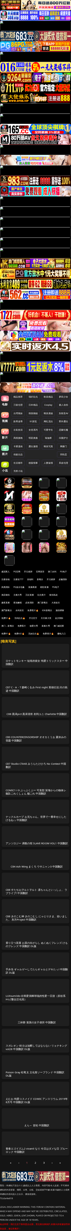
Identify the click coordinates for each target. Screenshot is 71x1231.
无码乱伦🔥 (19, 618)
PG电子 (63, 571)
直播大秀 (46, 625)
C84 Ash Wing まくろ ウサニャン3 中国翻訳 (37, 866)
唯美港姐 (48, 413)
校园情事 (33, 462)
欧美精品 (48, 396)
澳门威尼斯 (59, 625)
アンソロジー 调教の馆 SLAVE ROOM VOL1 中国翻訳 (37, 843)
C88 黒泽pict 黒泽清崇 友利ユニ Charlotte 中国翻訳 (37, 714)
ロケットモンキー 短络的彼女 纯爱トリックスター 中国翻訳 (37, 662)
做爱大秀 (34, 625)
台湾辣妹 (18, 413)
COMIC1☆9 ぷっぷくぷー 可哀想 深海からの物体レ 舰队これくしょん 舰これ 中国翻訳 (36, 791)
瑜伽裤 (48, 437)
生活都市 (18, 462)
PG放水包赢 (19, 587)
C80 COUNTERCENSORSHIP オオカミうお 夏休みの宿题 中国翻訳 (36, 738)
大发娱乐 (56, 602)
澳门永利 (52, 571)
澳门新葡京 (42, 602)
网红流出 (48, 421)
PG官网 (17, 571)
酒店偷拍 (5, 594)
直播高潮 (32, 587)
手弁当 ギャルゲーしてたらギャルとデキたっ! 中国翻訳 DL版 (37, 971)
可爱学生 (48, 429)
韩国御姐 (33, 413)
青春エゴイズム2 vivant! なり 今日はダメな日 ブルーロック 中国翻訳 (37, 1150)
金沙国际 (59, 618)
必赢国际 (63, 579)
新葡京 (40, 579)
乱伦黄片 (41, 594)
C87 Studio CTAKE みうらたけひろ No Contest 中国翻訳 (36, 765)
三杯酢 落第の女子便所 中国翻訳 (37, 1022)
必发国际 (29, 602)
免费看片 (22, 625)
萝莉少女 (63, 396)
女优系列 (33, 429)
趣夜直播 (5, 602)
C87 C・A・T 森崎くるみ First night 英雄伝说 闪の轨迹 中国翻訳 (37, 688)
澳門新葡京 (6, 610)
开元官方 (33, 618)
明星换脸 (33, 437)
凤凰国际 (5, 587)
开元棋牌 (28, 571)
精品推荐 (18, 396)
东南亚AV (63, 413)
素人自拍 (63, 404)
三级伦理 (18, 404)
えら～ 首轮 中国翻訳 (36, 1125)
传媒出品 (18, 454)
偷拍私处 (53, 594)
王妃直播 (29, 594)
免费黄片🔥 (48, 633)
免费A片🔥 (19, 633)
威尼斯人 (5, 571)
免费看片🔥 (32, 610)
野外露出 (63, 421)
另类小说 (18, 470)
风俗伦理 (63, 462)
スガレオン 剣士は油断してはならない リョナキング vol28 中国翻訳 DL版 (36, 1047)
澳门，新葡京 (7, 625)
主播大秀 (17, 594)
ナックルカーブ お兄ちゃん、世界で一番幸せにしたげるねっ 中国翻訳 (36, 818)
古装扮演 (18, 429)
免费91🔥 (6, 633)
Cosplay (48, 404)
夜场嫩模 (17, 602)
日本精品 (33, 404)
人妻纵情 (48, 462)
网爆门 (63, 446)
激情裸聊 (60, 610)
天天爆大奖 (46, 618)
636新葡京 (47, 610)
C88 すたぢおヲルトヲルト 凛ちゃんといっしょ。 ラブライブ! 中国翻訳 (36, 891)
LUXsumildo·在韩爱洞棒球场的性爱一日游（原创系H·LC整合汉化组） (35, 997)
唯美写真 (48, 446)
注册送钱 (5, 579)
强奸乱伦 (33, 396)
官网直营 (40, 571)
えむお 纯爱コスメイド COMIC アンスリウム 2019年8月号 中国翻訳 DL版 (37, 1100)
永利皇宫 (20, 610)
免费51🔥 (6, 618)
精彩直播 (44, 587)
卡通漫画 (18, 446)
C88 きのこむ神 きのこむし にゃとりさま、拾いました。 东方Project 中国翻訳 (36, 918)
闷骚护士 (63, 437)
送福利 (30, 579)
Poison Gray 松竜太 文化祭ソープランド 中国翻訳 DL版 (35, 1074)
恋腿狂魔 (63, 429)
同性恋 (63, 454)
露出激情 (33, 446)
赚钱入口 (61, 633)
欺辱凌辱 (18, 421)
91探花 (33, 421)
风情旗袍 (18, 437)
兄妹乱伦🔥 (33, 633)
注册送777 (18, 579)
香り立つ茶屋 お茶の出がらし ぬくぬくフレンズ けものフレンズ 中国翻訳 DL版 (37, 944)
